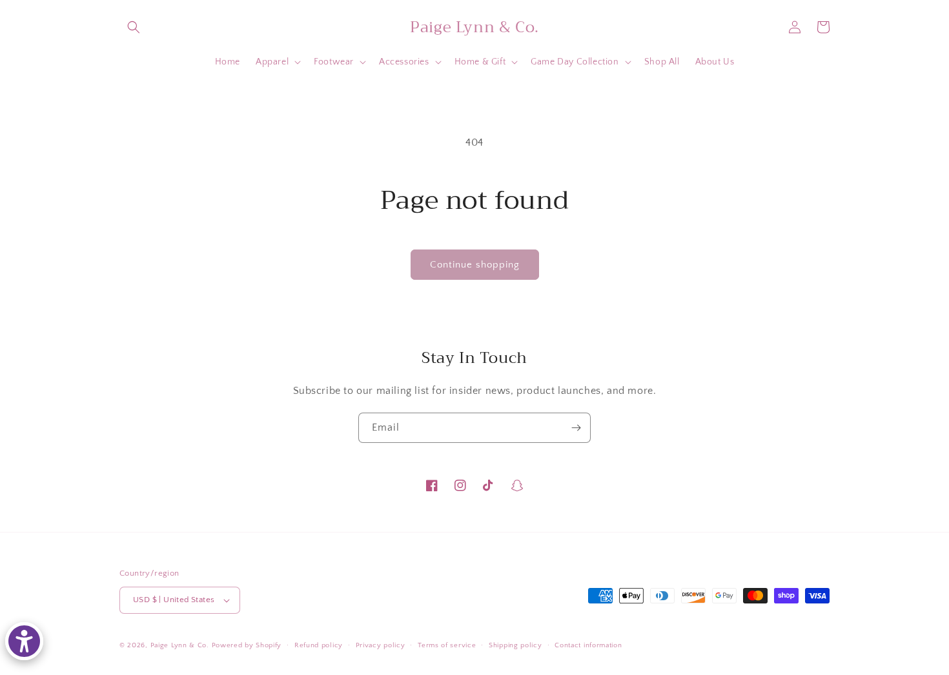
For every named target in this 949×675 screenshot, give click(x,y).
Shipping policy (515, 645)
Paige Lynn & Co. (179, 645)
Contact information (588, 645)
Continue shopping (475, 264)
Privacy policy (380, 645)
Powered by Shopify (247, 645)
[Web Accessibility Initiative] (24, 641)
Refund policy (318, 645)
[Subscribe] (576, 428)
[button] (133, 27)
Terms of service (447, 645)
